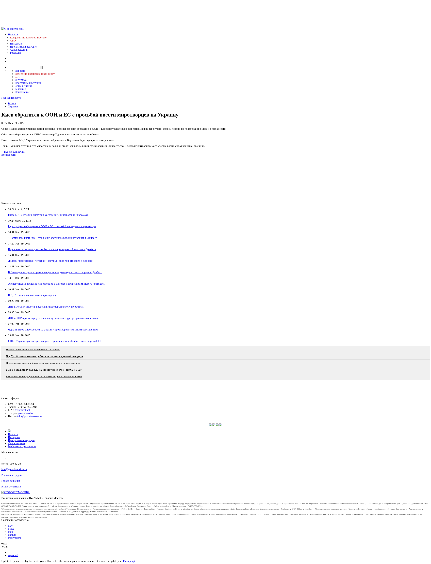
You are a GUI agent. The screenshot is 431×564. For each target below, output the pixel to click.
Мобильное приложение (22, 446)
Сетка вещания (18, 49)
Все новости (8, 154)
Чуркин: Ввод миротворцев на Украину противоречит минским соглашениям (53, 329)
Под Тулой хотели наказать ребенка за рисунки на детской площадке (44, 356)
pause (11, 528)
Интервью (16, 43)
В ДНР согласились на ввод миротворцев (32, 295)
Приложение (22, 92)
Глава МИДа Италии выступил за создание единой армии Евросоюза (48, 214)
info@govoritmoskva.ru (29, 416)
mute (10, 531)
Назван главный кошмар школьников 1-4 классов (33, 349)
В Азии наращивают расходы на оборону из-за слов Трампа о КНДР (43, 369)
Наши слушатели (11, 486)
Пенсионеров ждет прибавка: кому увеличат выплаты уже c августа (43, 363)
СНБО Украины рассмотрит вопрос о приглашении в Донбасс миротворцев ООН (55, 341)
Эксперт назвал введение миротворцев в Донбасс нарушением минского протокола (56, 283)
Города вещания (10, 480)
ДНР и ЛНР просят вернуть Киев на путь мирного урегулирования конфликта (53, 318)
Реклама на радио (11, 475)
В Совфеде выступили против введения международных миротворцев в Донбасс (55, 272)
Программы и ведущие (23, 46)
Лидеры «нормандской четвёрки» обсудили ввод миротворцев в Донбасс (50, 260)
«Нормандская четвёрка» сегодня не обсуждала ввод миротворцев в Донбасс (52, 237)
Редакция (15, 52)
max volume (14, 537)
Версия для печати (14, 151)
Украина (13, 106)
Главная (5, 97)
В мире (12, 103)
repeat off (13, 555)
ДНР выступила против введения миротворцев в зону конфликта (46, 306)
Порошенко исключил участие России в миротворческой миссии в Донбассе (52, 249)
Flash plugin (129, 561)
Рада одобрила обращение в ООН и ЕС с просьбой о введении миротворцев (52, 226)
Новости (13, 34)
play (10, 525)
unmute (12, 534)
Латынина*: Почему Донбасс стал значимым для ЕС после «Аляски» (44, 376)
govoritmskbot (22, 410)
